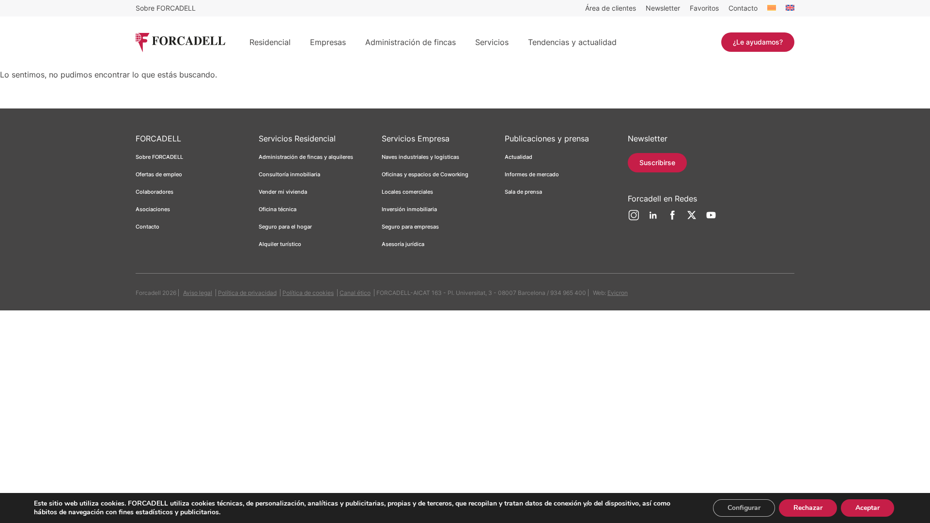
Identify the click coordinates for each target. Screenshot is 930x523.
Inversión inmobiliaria (409, 209)
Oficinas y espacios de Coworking (425, 174)
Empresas (328, 42)
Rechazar (807, 507)
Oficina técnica (277, 209)
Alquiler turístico (280, 244)
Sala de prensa (523, 191)
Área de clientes (610, 8)
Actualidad (518, 157)
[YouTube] (711, 218)
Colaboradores (154, 191)
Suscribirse (657, 162)
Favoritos (704, 8)
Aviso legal (197, 292)
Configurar (744, 507)
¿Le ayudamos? (758, 42)
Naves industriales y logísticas (420, 157)
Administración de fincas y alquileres (306, 157)
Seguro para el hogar (285, 226)
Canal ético (355, 292)
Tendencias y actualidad (572, 42)
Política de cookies (308, 292)
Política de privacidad (247, 292)
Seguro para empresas (410, 226)
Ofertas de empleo (159, 174)
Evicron (617, 292)
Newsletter (663, 8)
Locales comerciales (407, 191)
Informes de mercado (532, 174)
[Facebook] (672, 218)
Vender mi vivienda (283, 191)
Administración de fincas (410, 42)
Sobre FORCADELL (166, 8)
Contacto (743, 8)
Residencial (270, 42)
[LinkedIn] (653, 218)
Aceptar (867, 507)
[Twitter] (692, 218)
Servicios (492, 42)
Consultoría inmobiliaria (289, 174)
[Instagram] (633, 218)
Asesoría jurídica (403, 244)
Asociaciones (153, 209)
